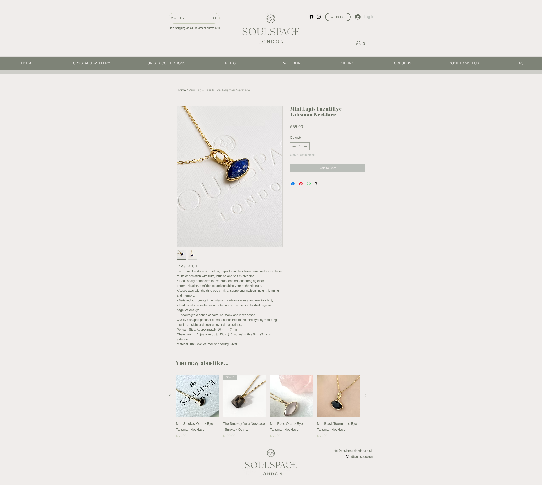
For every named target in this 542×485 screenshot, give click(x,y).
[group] (267, 406)
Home (181, 90)
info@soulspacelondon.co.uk (353, 450)
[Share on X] (316, 183)
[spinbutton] (299, 146)
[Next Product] (365, 395)
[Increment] (306, 146)
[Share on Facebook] (292, 183)
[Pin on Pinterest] (300, 183)
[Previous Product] (169, 395)
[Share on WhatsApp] (308, 183)
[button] (362, 42)
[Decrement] (293, 146)
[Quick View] (197, 396)
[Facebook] (311, 16)
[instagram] (318, 16)
